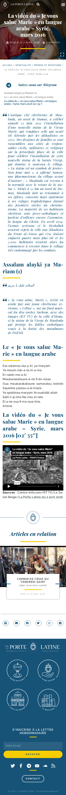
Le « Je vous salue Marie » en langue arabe (28, 97)
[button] (63, 4)
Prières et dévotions (47, 65)
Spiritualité (23, 65)
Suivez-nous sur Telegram (37, 85)
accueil (8, 65)
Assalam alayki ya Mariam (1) (20, 93)
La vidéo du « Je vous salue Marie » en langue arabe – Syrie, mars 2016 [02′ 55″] (30, 102)
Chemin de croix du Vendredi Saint (33, 580)
